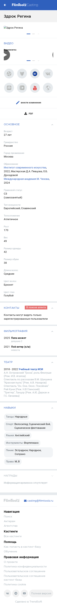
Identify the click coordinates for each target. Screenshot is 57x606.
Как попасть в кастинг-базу (22, 546)
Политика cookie (15, 584)
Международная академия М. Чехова (26, 179)
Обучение (10, 551)
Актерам (9, 521)
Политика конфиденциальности (25, 566)
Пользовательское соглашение (24, 571)
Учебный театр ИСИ (31, 369)
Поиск (8, 516)
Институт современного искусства (25, 167)
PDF (31, 113)
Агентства (10, 525)
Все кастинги (13, 536)
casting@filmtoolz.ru (40, 500)
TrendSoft (35, 601)
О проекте (11, 562)
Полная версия (41, 593)
